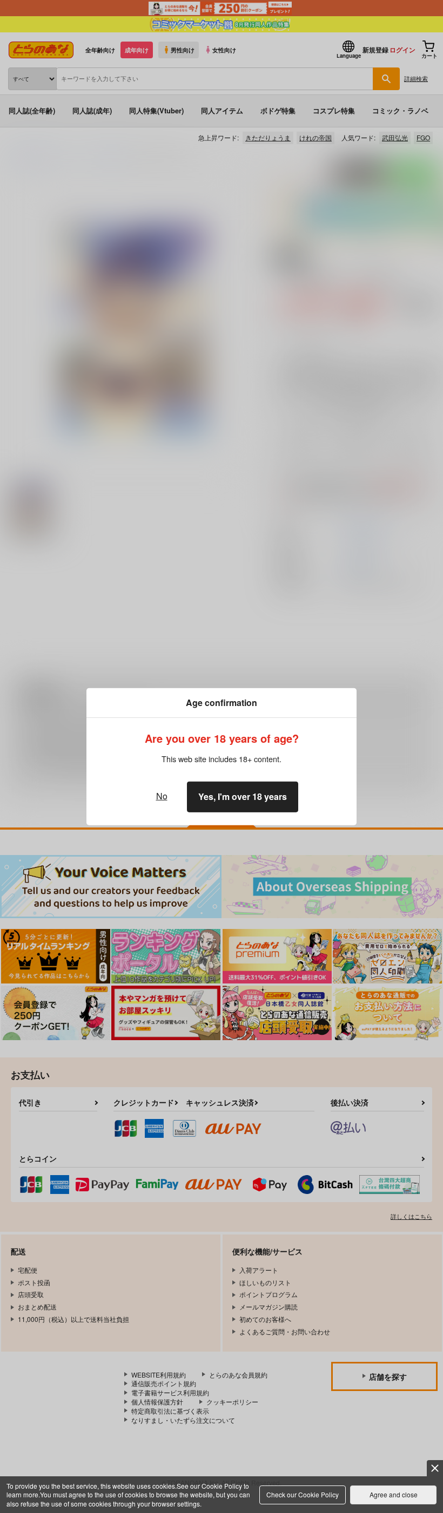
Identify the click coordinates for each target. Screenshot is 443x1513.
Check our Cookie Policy (302, 1494)
